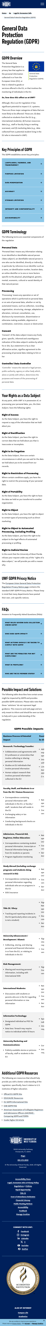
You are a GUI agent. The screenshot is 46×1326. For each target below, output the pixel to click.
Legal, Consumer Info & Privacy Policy (23, 1183)
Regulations (19, 1186)
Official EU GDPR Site (13, 1094)
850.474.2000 (23, 1160)
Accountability (12, 218)
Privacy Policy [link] (16, 1323)
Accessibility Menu (23, 1179)
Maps (23, 1156)
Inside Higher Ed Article (14, 1120)
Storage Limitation (14, 200)
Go (10, 13)
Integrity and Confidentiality (20, 209)
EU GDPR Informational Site (16, 1102)
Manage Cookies (23, 1214)
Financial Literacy (23, 1200)
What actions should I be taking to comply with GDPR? (22, 643)
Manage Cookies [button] (37, 1323)
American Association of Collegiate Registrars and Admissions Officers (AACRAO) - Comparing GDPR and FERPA (23, 1113)
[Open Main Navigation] (42, 4)
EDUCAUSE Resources (13, 1098)
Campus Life (23, 1313)
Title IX (23, 1193)
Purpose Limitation (14, 174)
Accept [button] (27, 1323)
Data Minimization (14, 183)
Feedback (23, 1211)
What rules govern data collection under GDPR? (22, 623)
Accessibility (23, 1207)
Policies (29, 1186)
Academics (23, 1316)
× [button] (44, 1320)
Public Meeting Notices (23, 1204)
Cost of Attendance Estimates (23, 1197)
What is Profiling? (14, 665)
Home (4, 13)
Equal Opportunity (23, 1190)
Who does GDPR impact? (16, 634)
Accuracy (10, 191)
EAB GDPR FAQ (10, 1106)
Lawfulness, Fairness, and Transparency (18, 164)
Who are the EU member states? (20, 673)
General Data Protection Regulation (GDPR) (20, 17)
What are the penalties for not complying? (20, 655)
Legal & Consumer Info (23, 13)
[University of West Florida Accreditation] (23, 1278)
